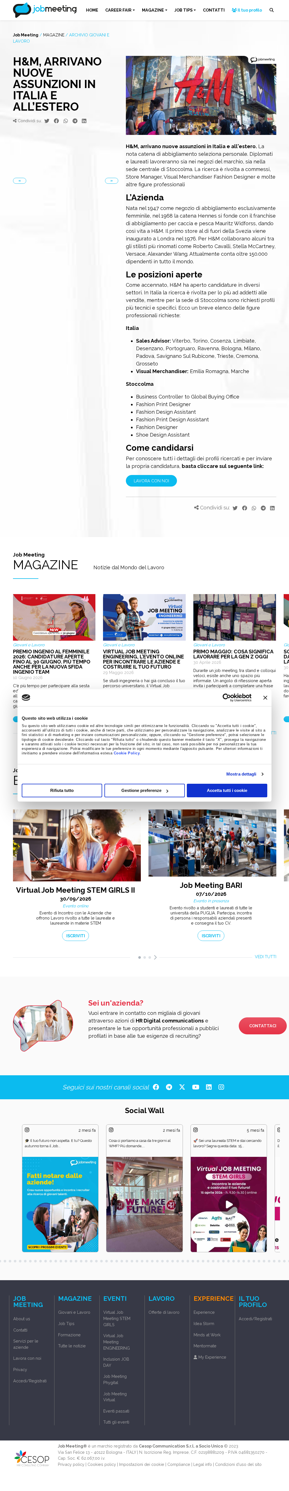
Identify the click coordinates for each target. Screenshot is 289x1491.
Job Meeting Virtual (115, 1396)
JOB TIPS (183, 10)
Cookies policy (101, 1464)
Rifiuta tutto (62, 790)
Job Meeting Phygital (115, 1379)
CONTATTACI (262, 1025)
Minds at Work (207, 1334)
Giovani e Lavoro (74, 1312)
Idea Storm (204, 1323)
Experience (204, 1312)
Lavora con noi (27, 1358)
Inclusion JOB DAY (116, 1362)
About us (21, 1318)
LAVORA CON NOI (151, 480)
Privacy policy (71, 1464)
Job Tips (66, 1323)
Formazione (69, 1334)
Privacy (20, 1369)
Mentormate (205, 1345)
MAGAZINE (153, 10)
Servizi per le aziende (25, 1344)
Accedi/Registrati (30, 1380)
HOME (92, 10)
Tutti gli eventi (116, 1422)
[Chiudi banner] (265, 698)
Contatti (20, 1330)
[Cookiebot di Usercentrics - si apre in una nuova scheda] (226, 697)
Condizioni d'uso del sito (238, 1464)
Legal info (202, 1464)
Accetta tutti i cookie (227, 790)
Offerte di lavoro (163, 1312)
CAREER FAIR (118, 10)
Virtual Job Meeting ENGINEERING (116, 1341)
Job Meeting (25, 34)
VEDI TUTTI (265, 956)
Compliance (178, 1464)
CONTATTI (214, 10)
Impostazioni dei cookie (141, 1464)
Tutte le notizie (72, 1345)
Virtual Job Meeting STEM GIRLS (116, 1318)
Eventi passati (116, 1411)
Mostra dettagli (241, 774)
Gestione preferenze (141, 790)
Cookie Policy (127, 753)
